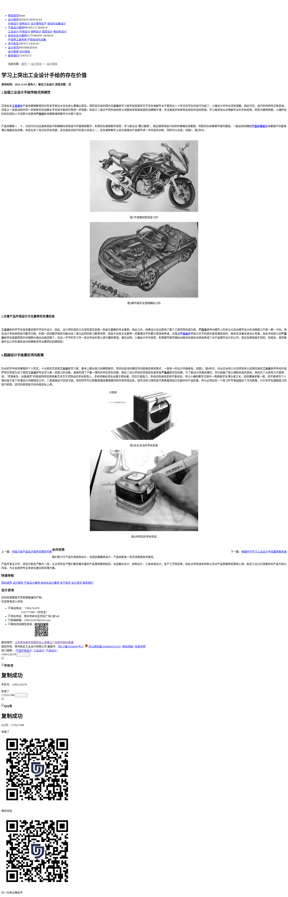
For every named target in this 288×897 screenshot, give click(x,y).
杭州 (60, 642)
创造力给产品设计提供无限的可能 (32, 551)
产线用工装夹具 (17, 39)
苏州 (38, 642)
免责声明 (140, 646)
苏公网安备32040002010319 (104, 646)
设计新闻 (13, 51)
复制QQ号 (21, 695)
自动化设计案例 (17, 35)
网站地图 (127, 646)
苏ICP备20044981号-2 (70, 646)
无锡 (33, 642)
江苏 (17, 642)
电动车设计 (60, 31)
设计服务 (13, 19)
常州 (22, 642)
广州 (54, 642)
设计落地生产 (39, 23)
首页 (24, 64)
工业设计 (13, 31)
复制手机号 (23, 654)
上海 (44, 642)
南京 (28, 642)
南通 (70, 642)
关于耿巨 (13, 43)
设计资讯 (13, 47)
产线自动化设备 (36, 39)
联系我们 (13, 55)
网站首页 (13, 15)
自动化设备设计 (56, 23)
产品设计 (51, 650)
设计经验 (24, 51)
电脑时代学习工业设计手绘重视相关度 (264, 551)
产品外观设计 (24, 650)
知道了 (5, 691)
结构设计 (24, 23)
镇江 (49, 642)
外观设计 (13, 23)
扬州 (65, 642)
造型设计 (47, 31)
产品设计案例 (16, 27)
